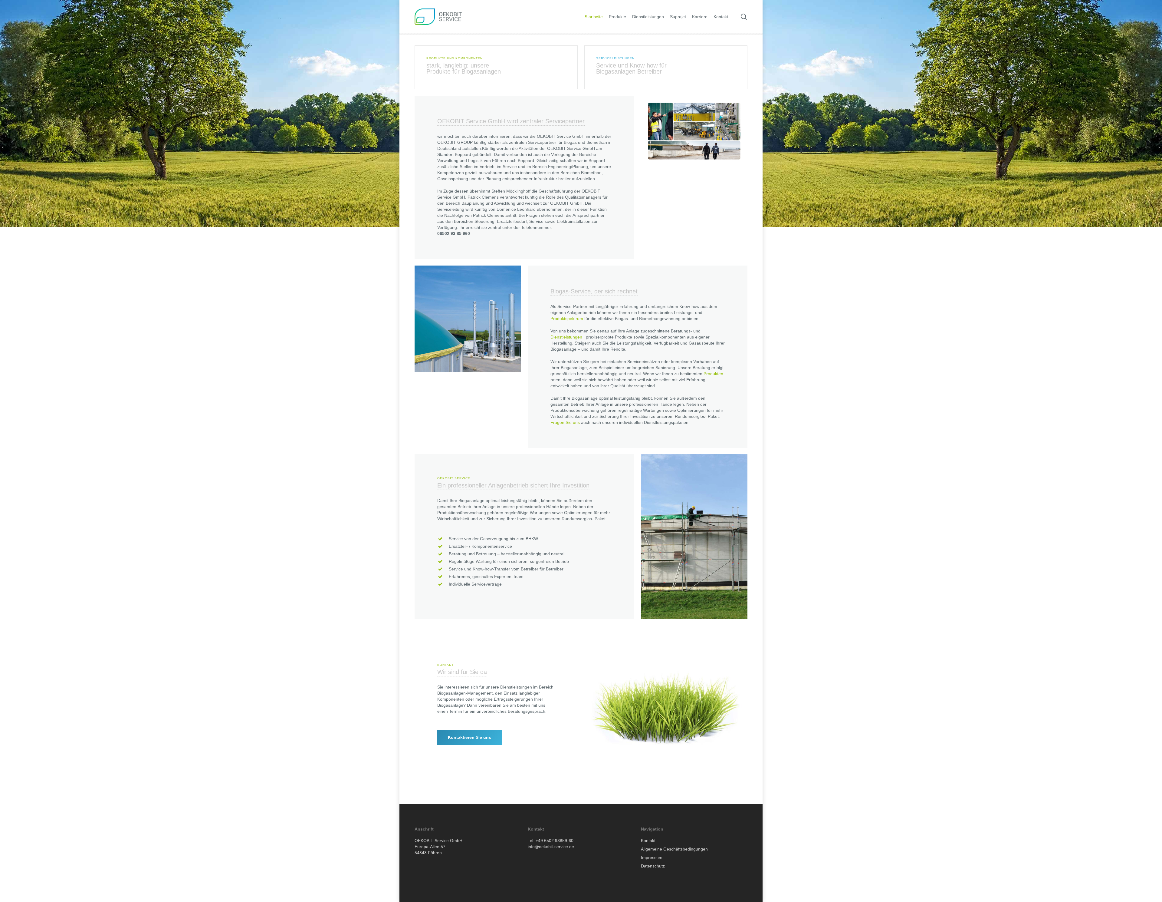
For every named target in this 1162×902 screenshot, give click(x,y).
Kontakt (648, 840)
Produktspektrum (566, 318)
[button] (469, 737)
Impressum (651, 857)
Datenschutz (653, 866)
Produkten (713, 373)
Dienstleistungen (566, 337)
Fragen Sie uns (565, 422)
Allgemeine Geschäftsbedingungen (674, 849)
